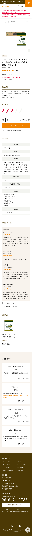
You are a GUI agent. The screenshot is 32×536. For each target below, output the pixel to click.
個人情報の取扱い (7, 489)
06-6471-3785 (15, 499)
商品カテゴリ (6, 458)
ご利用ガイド (6, 481)
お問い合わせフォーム (14, 505)
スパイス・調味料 (8, 470)
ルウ (19, 461)
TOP (3, 22)
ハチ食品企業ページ (8, 483)
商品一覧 (7, 22)
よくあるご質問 (6, 478)
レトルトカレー (7, 461)
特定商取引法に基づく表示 (10, 486)
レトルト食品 (6, 467)
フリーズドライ (22, 464)
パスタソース (6, 464)
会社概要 (4, 475)
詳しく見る (21, 378)
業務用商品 (21, 467)
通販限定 (13, 22)
